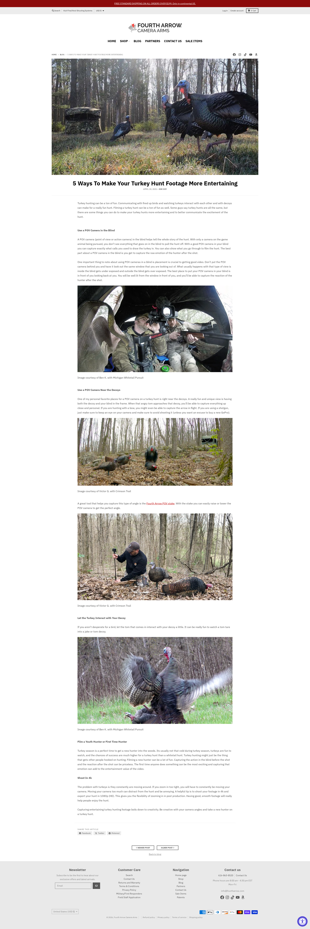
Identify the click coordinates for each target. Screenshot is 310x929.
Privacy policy (163, 917)
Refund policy (149, 917)
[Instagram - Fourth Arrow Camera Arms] (240, 54)
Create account (236, 10)
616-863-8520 (225, 875)
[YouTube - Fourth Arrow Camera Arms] (251, 54)
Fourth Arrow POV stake (160, 503)
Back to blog (155, 854)
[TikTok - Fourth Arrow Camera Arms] (245, 54)
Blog (62, 54)
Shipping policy (195, 917)
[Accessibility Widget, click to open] (302, 921)
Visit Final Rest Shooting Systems (77, 10)
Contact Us (241, 875)
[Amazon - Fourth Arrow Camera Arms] (256, 54)
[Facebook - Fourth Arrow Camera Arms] (234, 54)
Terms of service (179, 917)
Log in (225, 10)
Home (54, 54)
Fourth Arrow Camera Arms (125, 917)
